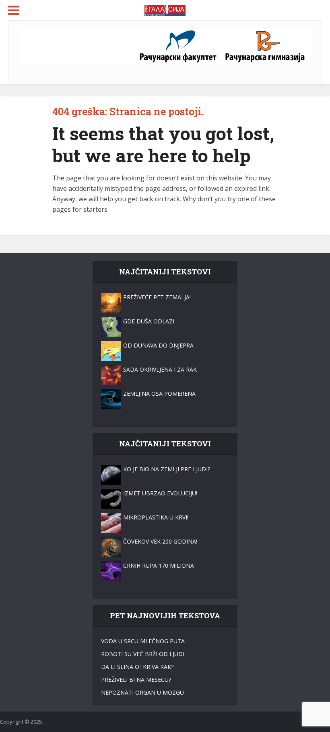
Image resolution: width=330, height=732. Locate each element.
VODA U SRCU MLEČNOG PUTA (143, 641)
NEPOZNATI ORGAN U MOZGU (142, 692)
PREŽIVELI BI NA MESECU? (136, 679)
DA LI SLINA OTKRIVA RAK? (137, 667)
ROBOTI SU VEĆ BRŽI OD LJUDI (142, 654)
